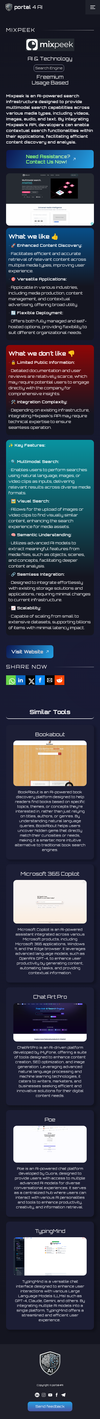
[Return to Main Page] (50, 1363)
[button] (92, 7)
